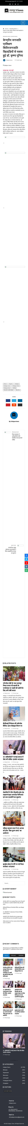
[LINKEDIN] (20, 400)
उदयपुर (14, 388)
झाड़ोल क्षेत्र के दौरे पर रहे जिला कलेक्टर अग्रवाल (20, 1011)
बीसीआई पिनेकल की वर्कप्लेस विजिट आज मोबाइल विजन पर (19, 969)
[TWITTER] (14, 400)
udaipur (17, 383)
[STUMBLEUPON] (14, 404)
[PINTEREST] (8, 404)
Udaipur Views (16, 385)
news (5, 383)
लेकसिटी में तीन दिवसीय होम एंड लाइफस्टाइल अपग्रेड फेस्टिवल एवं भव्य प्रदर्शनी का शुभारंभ (13, 794)
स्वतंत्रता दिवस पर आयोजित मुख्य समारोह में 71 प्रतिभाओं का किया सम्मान (13, 948)
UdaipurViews (7, 388)
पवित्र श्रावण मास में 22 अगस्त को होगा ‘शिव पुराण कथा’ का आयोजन (13, 830)
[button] (12, 1060)
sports (11, 383)
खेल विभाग (18, 390)
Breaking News (6, 36)
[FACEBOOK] (8, 400)
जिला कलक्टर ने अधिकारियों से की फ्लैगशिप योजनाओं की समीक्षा (17, 436)
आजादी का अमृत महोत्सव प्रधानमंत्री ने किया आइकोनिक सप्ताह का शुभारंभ (10, 549)
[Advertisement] (14, 933)
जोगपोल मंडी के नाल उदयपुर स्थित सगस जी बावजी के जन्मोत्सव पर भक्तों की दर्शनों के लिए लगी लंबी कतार (14, 903)
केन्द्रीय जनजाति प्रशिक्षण (8, 390)
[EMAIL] (20, 404)
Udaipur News (14, 36)
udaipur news (7, 385)
